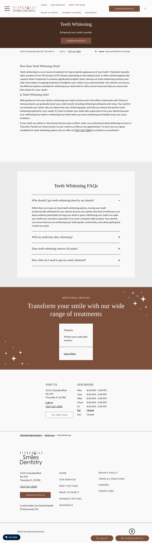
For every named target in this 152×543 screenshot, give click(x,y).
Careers (103, 485)
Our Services (58, 5)
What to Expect (49, 13)
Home (44, 5)
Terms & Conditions (111, 478)
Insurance (91, 13)
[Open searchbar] (145, 8)
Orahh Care (106, 491)
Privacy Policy (108, 472)
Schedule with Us (124, 8)
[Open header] (7, 8)
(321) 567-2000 (74, 51)
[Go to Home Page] (24, 8)
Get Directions (59, 415)
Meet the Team (77, 5)
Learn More (70, 353)
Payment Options (71, 13)
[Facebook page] (132, 531)
